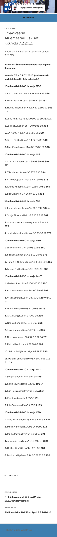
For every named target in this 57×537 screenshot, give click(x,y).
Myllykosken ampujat (21, 6)
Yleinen (13, 476)
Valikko (30, 17)
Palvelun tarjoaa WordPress (18, 530)
